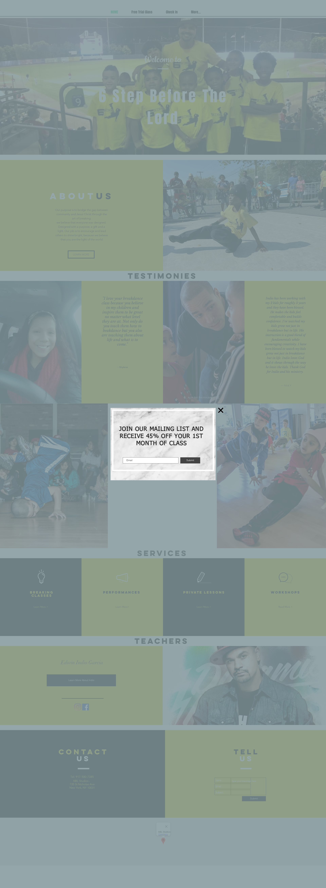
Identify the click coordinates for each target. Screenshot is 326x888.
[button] (220, 410)
